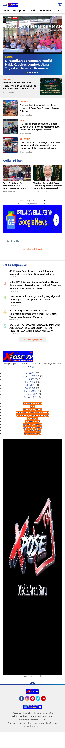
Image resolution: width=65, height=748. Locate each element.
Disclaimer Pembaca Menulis (32, 720)
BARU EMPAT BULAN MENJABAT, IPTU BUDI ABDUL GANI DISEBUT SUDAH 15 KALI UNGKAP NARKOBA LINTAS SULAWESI (35, 327)
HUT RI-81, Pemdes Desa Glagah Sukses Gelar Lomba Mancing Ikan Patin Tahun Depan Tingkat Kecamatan (40, 126)
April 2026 (30, 388)
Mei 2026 (31, 385)
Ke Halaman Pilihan (32, 249)
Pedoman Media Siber (22, 713)
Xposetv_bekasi (32, 430)
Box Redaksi (51, 723)
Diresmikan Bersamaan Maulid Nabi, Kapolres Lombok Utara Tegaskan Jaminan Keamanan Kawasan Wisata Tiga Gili (28, 66)
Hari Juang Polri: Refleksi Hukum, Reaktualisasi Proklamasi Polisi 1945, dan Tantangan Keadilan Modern (33, 313)
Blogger (32, 366)
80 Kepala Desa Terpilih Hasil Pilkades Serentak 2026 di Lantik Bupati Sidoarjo (32, 273)
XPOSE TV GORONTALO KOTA (32, 415)
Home (6, 10)
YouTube (45, 702)
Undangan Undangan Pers (41, 716)
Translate (42, 203)
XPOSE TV (32, 418)
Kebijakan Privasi (19, 716)
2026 (32, 373)
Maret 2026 (30, 391)
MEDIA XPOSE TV (32, 409)
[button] (27, 72)
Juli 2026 (30, 379)
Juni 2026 (30, 382)
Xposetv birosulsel (32, 427)
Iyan (32, 406)
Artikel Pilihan (12, 241)
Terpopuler (19, 10)
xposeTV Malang (32, 433)
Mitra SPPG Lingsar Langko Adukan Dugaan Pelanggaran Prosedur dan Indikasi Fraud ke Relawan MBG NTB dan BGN (35, 285)
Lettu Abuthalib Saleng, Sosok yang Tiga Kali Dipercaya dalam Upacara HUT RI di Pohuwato (34, 299)
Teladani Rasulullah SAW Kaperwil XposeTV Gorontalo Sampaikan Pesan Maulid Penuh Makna (47, 186)
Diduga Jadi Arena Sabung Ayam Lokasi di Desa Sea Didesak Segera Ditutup (39, 108)
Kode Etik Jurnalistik (43, 713)
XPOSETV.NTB (32, 421)
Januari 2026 (31, 397)
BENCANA (45, 10)
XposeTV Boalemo (32, 424)
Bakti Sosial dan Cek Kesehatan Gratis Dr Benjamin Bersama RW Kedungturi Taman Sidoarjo (17, 186)
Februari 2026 (31, 394)
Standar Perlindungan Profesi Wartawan (26, 723)
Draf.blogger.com (32, 403)
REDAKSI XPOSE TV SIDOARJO (32, 412)
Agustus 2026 (29, 376)
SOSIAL (9, 57)
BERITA (59, 10)
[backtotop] (32, 684)
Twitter (39, 702)
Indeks (32, 10)
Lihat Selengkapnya (32, 339)
